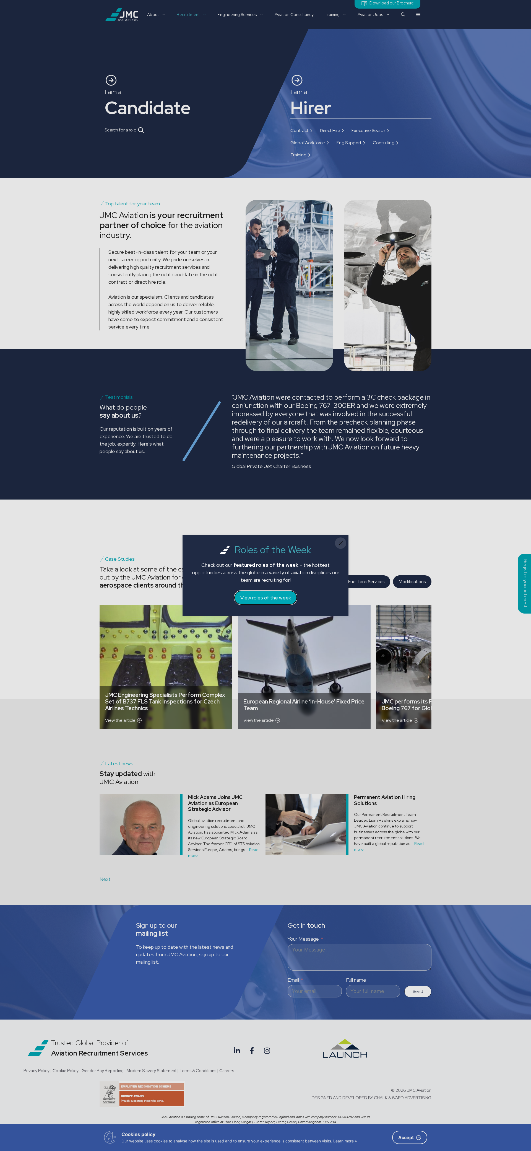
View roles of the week (265, 597)
